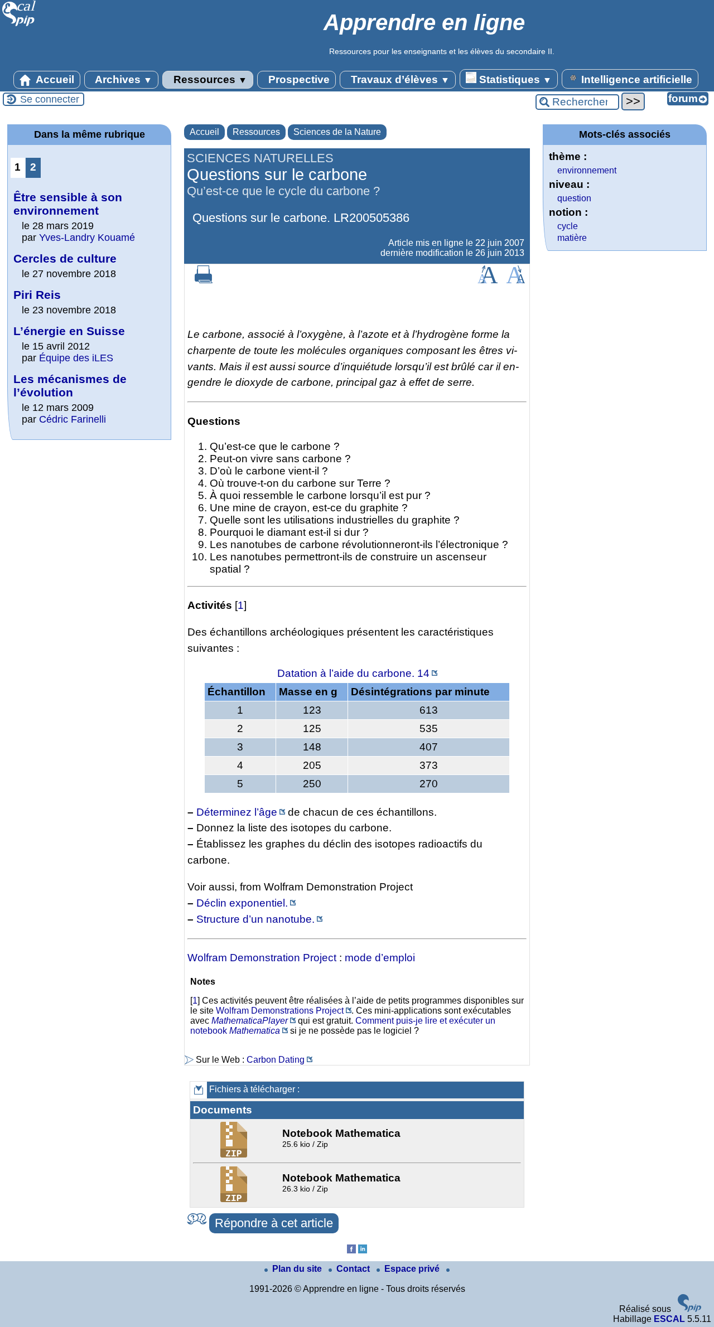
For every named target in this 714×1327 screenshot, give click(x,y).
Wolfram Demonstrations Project (280, 1010)
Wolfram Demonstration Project (261, 957)
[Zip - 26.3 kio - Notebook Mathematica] (235, 1199)
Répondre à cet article (274, 1223)
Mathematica (254, 1030)
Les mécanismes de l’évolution (70, 385)
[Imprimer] (204, 280)
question (574, 198)
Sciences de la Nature (337, 132)
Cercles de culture (65, 258)
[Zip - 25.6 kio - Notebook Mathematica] (235, 1154)
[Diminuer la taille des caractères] (515, 280)
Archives (122, 79)
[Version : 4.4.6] (689, 1309)
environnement (586, 170)
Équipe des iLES (76, 358)
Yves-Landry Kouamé (87, 237)
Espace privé (413, 1268)
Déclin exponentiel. (242, 903)
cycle (567, 226)
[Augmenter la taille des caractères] (487, 280)
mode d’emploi (380, 957)
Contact (354, 1268)
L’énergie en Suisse (69, 331)
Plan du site (298, 1268)
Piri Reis (37, 294)
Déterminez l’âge (236, 812)
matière (572, 238)
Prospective (298, 79)
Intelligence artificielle (635, 79)
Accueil (53, 79)
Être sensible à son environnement (67, 204)
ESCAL (669, 1319)
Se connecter (49, 99)
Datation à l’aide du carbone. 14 (353, 673)
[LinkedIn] (362, 1250)
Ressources (209, 79)
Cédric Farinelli (72, 419)
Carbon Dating (276, 1059)
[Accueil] (19, 25)
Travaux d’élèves (399, 79)
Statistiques (514, 79)
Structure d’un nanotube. (255, 919)
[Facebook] (351, 1250)
